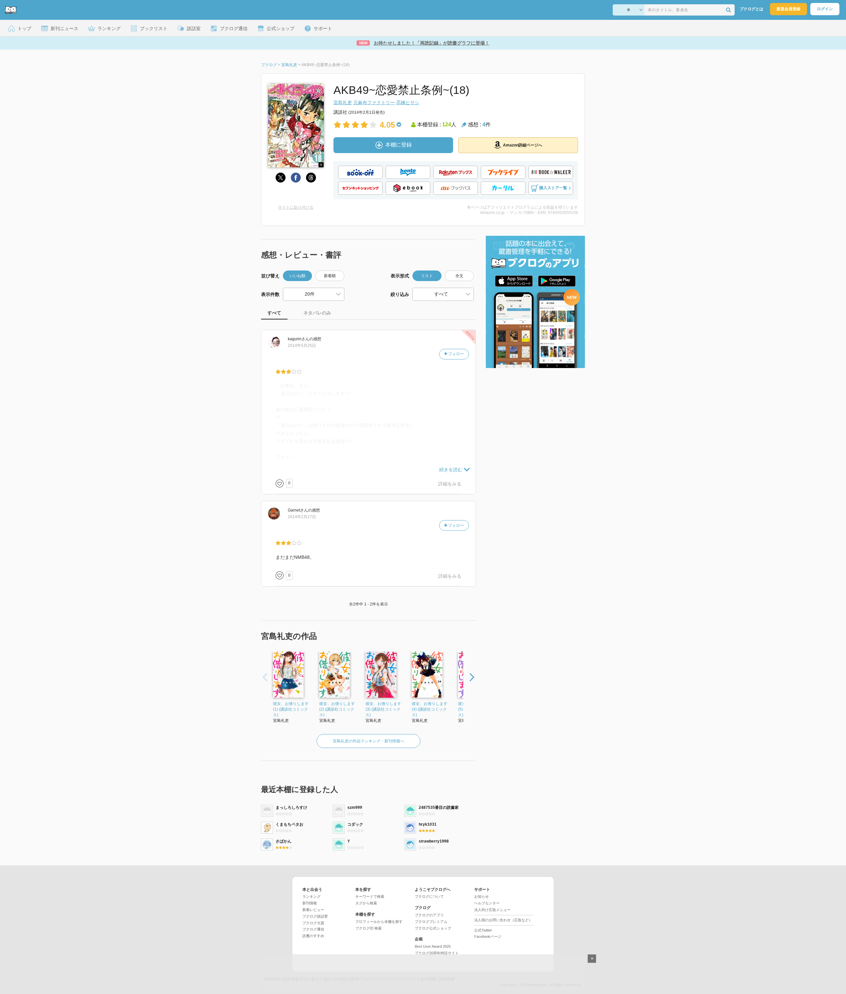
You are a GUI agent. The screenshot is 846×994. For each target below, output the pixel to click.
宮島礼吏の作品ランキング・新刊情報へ (368, 741)
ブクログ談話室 (315, 916)
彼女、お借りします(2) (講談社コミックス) (337, 709)
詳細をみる (449, 483)
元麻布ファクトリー (374, 102)
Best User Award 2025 (433, 946)
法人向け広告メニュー (492, 910)
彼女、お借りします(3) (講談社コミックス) (383, 709)
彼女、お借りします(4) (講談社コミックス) (429, 709)
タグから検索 (366, 903)
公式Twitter (483, 930)
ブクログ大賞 (313, 923)
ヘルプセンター (487, 903)
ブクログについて (429, 896)
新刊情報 (309, 903)
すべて (274, 312)
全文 (459, 275)
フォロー (455, 354)
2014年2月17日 (302, 517)
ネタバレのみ (317, 312)
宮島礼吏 (342, 102)
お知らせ (481, 896)
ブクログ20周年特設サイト (437, 953)
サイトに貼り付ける (296, 207)
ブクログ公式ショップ (433, 928)
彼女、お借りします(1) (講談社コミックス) (291, 709)
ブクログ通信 (313, 929)
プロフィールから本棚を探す (379, 922)
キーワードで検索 (369, 896)
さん (298, 339)
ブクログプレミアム (431, 922)
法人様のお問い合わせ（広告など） (503, 920)
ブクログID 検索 (368, 928)
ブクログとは (751, 9)
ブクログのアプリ (429, 915)
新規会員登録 (788, 9)
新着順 (330, 275)
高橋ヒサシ (407, 102)
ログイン (825, 9)
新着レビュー (313, 910)
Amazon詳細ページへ (522, 145)
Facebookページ (487, 936)
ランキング (311, 896)
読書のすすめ (313, 936)
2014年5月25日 (302, 345)
